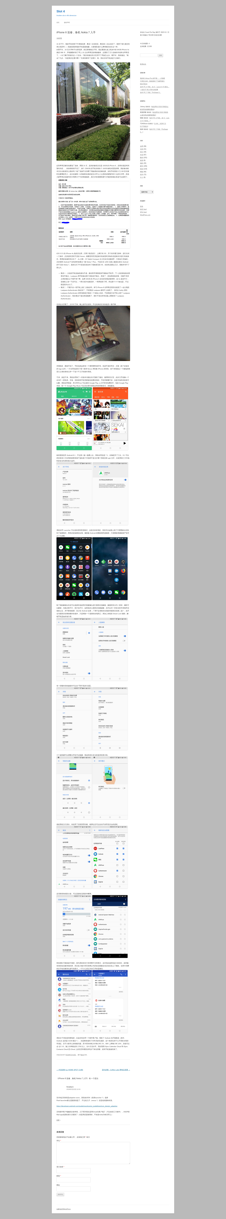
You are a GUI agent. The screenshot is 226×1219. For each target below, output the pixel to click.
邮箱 (58, 1176)
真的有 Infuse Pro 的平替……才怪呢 (152, 78)
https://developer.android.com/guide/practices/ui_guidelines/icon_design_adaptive (86, 1106)
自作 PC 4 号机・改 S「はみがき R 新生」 (154, 87)
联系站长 (143, 64)
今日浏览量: (144, 43)
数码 (141, 157)
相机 (141, 163)
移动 (82, 1055)
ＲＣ (141, 177)
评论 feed (143, 212)
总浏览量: (143, 46)
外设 (141, 155)
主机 (141, 149)
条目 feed (143, 209)
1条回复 (59, 38)
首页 (57, 22)
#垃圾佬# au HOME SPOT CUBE (69, 1070)
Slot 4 (60, 11)
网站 (58, 1185)
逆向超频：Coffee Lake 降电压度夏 (116, 1070)
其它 (141, 152)
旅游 (141, 160)
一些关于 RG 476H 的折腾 (149, 90)
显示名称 (60, 1167)
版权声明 (67, 22)
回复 (58, 1120)
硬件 (141, 166)
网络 (141, 172)
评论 (58, 1141)
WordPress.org (145, 215)
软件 (141, 174)
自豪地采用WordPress (63, 1209)
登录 (141, 206)
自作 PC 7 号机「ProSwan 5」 (150, 92)
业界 (141, 146)
